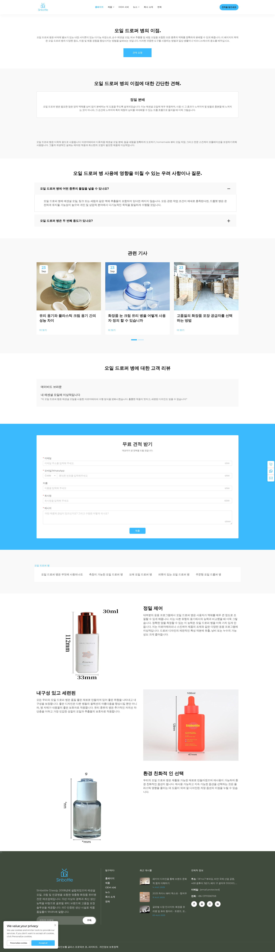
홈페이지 (99, 7)
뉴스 (135, 7)
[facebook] (194, 904)
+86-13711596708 (207, 896)
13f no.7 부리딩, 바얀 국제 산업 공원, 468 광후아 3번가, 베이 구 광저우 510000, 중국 (214, 883)
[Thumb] (146, 881)
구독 (89, 920)
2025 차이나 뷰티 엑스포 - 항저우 (170, 893)
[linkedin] (218, 904)
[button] (134, 339)
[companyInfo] (44, 7)
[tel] (270, 464)
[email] (270, 478)
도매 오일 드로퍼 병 (140, 574)
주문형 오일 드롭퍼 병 (208, 574)
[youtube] (202, 904)
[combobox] (50, 475)
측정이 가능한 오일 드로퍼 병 (106, 574)
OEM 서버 (124, 7)
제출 (137, 530)
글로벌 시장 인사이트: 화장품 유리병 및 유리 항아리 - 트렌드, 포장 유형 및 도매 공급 (169, 909)
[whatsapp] (270, 471)
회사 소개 (148, 7)
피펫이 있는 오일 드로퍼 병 (173, 574)
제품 (110, 7)
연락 (159, 7)
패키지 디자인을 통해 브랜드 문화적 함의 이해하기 (170, 881)
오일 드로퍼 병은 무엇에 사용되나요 (62, 574)
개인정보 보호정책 (108, 947)
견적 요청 (137, 52)
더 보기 (43, 330)
